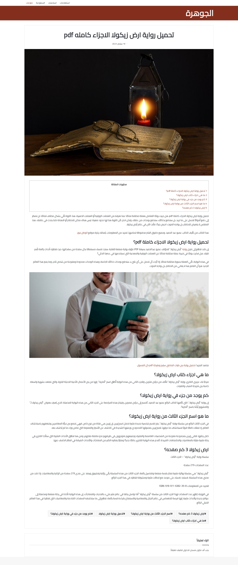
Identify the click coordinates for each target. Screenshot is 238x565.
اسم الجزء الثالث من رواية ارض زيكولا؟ (151, 513)
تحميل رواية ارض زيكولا (111, 513)
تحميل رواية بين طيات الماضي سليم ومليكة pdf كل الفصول (166, 365)
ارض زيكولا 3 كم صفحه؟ (194, 207)
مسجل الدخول (189, 550)
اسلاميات (52, 3)
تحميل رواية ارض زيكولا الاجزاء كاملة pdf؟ (186, 191)
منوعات (29, 3)
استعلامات (65, 3)
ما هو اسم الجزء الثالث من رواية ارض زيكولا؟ (185, 203)
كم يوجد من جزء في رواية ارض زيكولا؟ (188, 199)
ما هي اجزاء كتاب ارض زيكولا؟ (191, 195)
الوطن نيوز (82, 232)
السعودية (40, 3)
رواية (184, 249)
